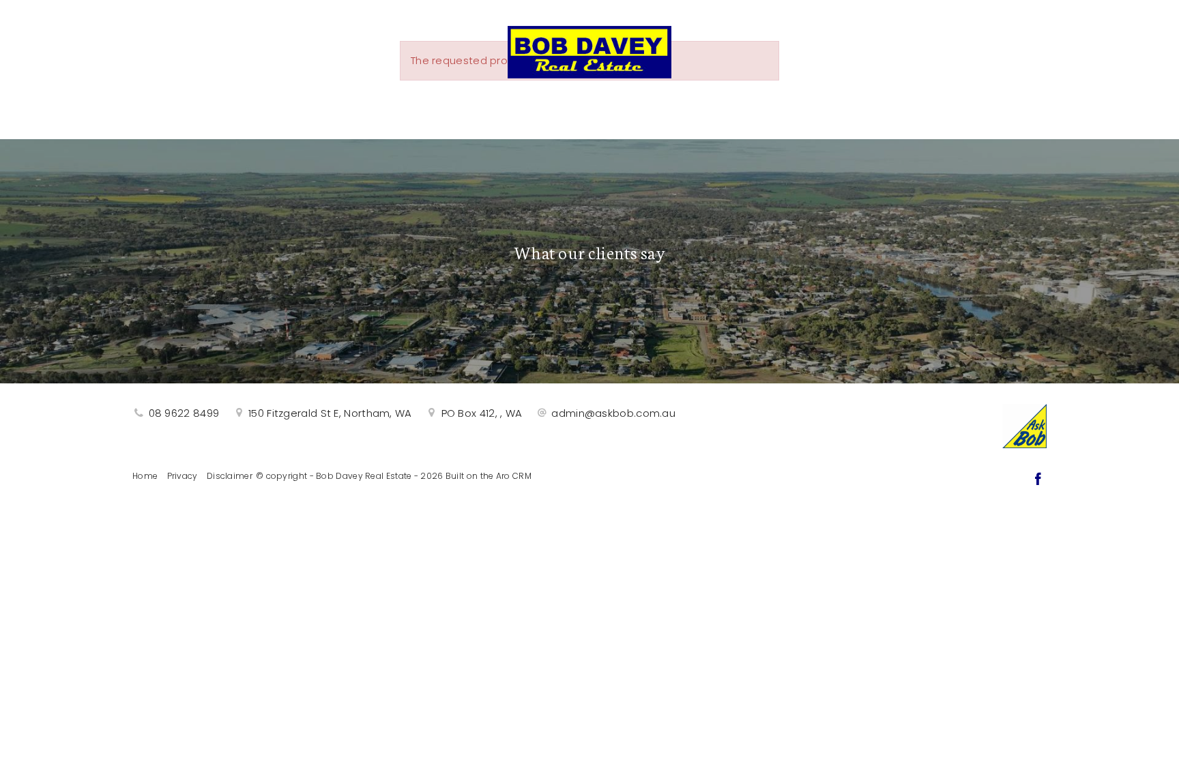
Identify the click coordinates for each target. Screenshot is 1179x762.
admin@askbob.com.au (613, 413)
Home (145, 476)
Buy (372, 110)
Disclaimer (229, 476)
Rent (727, 110)
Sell (429, 110)
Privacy (182, 476)
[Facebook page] (1038, 480)
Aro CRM (514, 476)
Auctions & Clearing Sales (577, 110)
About (797, 110)
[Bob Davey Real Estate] (589, 49)
